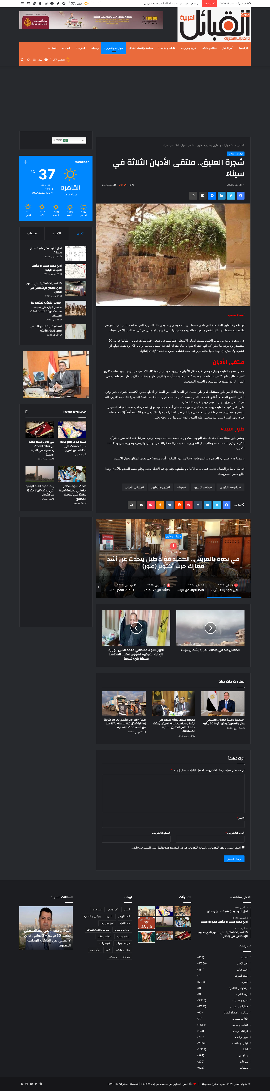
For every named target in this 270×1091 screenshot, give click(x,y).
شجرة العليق (159, 487)
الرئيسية (243, 48)
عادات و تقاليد (168, 48)
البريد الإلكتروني (235, 832)
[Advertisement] (135, 97)
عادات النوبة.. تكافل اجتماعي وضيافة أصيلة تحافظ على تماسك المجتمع (72, 493)
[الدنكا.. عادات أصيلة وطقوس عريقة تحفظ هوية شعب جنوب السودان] (146, 911)
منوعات (244, 1061)
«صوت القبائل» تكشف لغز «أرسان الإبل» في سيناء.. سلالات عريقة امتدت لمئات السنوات (46, 309)
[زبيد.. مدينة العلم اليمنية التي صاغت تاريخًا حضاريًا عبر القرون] (39, 474)
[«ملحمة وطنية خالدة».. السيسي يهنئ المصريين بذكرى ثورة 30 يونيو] (223, 703)
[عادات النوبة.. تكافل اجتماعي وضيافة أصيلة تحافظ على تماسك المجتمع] (72, 474)
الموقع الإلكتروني (161, 832)
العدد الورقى (241, 975)
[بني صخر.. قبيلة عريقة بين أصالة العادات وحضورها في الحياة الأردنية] (39, 429)
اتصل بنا (52, 48)
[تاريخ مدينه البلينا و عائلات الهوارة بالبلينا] (75, 271)
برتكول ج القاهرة (238, 988)
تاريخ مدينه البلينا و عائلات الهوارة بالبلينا (47, 268)
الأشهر (80, 233)
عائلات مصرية (240, 1018)
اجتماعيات (242, 969)
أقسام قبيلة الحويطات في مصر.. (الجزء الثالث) (46, 328)
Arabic (58, 140)
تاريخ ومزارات (188, 48)
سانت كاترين (202, 487)
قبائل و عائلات (209, 48)
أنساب (244, 957)
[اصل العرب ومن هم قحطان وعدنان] (75, 253)
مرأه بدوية (242, 1055)
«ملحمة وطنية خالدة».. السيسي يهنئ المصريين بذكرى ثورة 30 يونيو (224, 721)
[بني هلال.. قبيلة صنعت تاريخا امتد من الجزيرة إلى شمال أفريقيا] (183, 911)
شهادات (66, 48)
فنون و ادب (241, 1037)
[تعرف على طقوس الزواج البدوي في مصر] (164, 935)
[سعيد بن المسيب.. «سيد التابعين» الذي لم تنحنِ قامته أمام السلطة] (146, 937)
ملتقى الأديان (133, 487)
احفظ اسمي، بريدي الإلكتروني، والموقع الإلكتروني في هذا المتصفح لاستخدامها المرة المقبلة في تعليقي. (186, 847)
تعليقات (32, 233)
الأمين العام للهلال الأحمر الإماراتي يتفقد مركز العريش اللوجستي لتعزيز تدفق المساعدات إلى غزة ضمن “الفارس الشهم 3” (48, 935)
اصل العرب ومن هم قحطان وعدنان (46, 250)
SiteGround (115, 1083)
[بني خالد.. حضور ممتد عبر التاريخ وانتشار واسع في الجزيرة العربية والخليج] (146, 923)
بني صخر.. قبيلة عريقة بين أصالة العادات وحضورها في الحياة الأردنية (41, 448)
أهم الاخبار (227, 48)
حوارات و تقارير (114, 48)
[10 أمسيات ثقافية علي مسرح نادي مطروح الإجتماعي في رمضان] (75, 288)
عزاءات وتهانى (239, 1030)
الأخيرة (56, 233)
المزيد (81, 48)
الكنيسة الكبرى (229, 487)
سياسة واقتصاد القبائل (141, 48)
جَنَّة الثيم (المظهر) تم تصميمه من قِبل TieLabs (167, 1083)
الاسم (240, 817)
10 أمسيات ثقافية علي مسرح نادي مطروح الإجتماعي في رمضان (44, 288)
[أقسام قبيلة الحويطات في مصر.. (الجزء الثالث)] (75, 331)
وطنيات (95, 48)
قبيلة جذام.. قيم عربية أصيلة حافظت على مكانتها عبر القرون (73, 446)
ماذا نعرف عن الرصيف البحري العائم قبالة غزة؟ (173, 558)
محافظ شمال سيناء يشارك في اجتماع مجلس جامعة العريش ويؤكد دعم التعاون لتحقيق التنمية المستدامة (174, 725)
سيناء (180, 487)
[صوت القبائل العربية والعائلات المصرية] (214, 25)
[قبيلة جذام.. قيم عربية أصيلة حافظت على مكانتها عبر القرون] (72, 429)
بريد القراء (242, 994)
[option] (173, 558)
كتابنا (245, 1049)
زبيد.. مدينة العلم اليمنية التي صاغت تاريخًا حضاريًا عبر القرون (40, 490)
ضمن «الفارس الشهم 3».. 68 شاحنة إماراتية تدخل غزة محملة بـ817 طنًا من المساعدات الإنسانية (125, 723)
